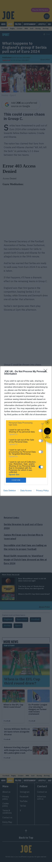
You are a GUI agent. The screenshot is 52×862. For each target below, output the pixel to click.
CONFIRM (16, 480)
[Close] (46, 371)
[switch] (41, 430)
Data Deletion (9, 490)
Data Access (26, 490)
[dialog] (26, 431)
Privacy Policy (42, 490)
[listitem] (26, 424)
